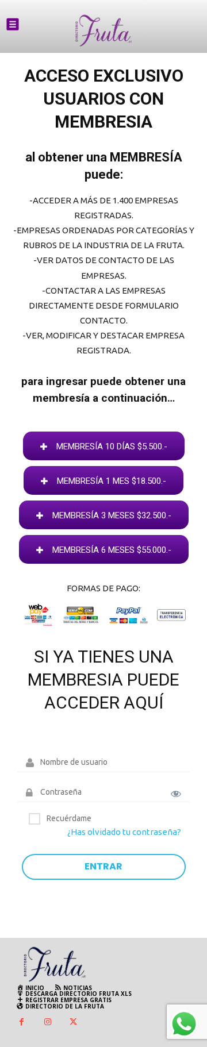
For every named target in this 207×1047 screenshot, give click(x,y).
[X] (73, 1023)
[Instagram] (47, 1023)
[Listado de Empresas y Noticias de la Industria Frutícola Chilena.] (103, 30)
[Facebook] (22, 1023)
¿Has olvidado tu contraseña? (124, 832)
